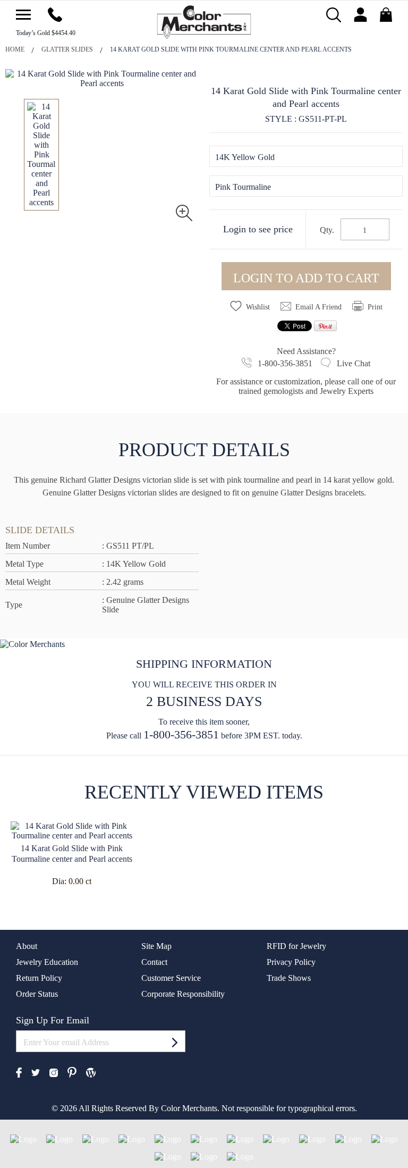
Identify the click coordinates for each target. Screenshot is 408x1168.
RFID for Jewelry (296, 946)
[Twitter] (35, 1072)
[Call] (55, 13)
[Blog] (91, 1071)
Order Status (37, 993)
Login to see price (258, 229)
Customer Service (171, 977)
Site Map (156, 946)
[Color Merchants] (23, 15)
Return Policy (39, 977)
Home (14, 49)
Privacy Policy (291, 962)
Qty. (327, 230)
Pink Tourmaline (243, 186)
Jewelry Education (47, 962)
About (26, 946)
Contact (154, 962)
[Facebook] (19, 1071)
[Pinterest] (71, 1070)
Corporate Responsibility (183, 993)
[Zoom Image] (184, 211)
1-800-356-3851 (181, 734)
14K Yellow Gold (245, 157)
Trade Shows (289, 977)
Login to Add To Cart (306, 278)
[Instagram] (53, 1071)
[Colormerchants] (204, 21)
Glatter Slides (67, 49)
